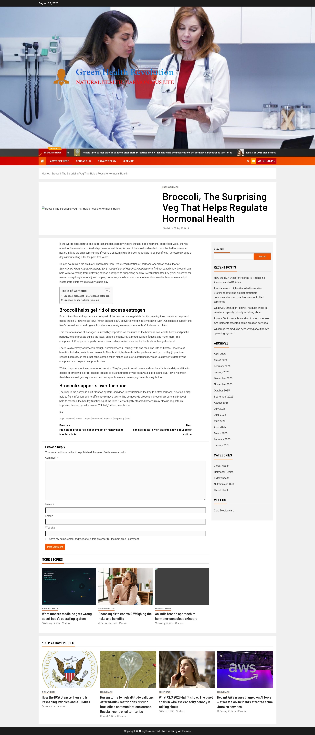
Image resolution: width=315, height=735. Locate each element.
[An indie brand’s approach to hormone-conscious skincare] (182, 586)
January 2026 (221, 372)
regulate (108, 418)
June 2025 (220, 414)
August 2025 (221, 402)
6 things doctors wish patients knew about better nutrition (162, 430)
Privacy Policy (107, 161)
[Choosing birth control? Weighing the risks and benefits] (125, 586)
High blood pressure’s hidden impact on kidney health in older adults (91, 430)
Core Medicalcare (224, 510)
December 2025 (223, 378)
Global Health (221, 465)
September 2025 (223, 396)
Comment (51, 457)
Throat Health (221, 490)
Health (79, 418)
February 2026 (222, 366)
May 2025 (219, 420)
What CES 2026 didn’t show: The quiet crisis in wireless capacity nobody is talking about (255, 152)
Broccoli (70, 418)
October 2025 (222, 390)
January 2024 (221, 445)
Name (49, 504)
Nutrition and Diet (224, 484)
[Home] (42, 161)
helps (87, 418)
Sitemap (128, 161)
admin (168, 228)
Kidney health (221, 478)
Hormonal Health (170, 187)
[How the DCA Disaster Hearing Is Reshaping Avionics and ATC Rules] (70, 669)
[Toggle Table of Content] (106, 291)
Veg (128, 418)
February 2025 (222, 439)
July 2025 (219, 408)
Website (50, 527)
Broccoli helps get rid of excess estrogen (87, 296)
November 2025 (223, 384)
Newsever (168, 731)
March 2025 (221, 433)
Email (49, 516)
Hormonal (97, 418)
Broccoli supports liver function (81, 300)
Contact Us (83, 161)
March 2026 (221, 360)
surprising (119, 418)
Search (219, 248)
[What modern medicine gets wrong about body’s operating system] (69, 586)
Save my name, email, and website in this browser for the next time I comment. (94, 538)
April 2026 (220, 353)
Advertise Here (59, 161)
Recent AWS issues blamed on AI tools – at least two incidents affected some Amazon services (245, 702)
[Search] (248, 161)
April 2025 (220, 427)
